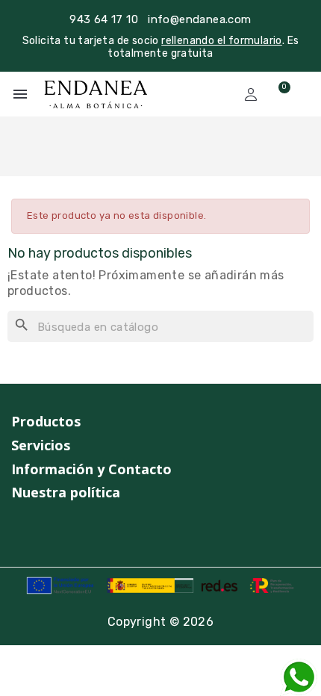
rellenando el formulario (221, 40)
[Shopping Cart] (277, 94)
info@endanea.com (199, 19)
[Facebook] (46, 530)
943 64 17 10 (103, 19)
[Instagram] (18, 530)
